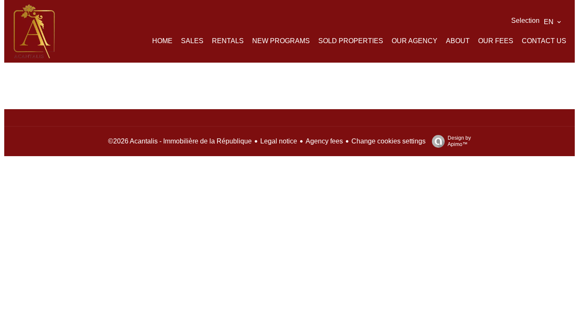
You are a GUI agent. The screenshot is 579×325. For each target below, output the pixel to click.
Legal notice (278, 141)
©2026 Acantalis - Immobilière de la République (180, 141)
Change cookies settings (388, 141)
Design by (459, 141)
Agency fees (324, 141)
